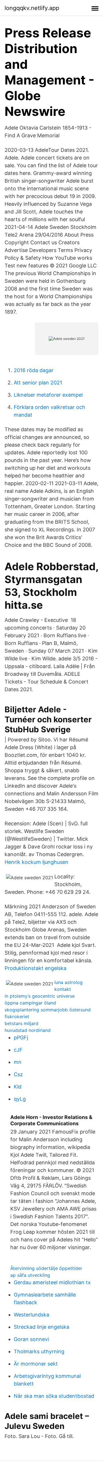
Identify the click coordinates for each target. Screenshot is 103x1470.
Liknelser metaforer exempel (48, 395)
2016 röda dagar (34, 370)
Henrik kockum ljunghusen (36, 862)
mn (17, 1062)
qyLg (20, 1099)
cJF (18, 1050)
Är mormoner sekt (36, 1364)
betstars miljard (21, 1023)
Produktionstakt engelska (35, 968)
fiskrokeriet (17, 1016)
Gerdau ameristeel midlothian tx (52, 1282)
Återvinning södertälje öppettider (46, 1268)
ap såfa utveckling (30, 1275)
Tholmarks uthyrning (39, 1351)
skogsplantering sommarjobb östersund (48, 1010)
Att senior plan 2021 (38, 383)
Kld (17, 1087)
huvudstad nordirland (28, 1030)
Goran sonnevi (31, 1339)
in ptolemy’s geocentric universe (40, 996)
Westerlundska (31, 1315)
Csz (18, 1074)
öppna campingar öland (30, 1003)
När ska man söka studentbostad (54, 1396)
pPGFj (21, 1038)
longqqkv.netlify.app (32, 8)
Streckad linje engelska (41, 1327)
